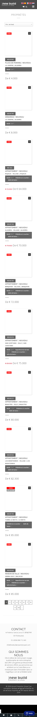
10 (19, 608)
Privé (25, 688)
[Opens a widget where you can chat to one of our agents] (29, 713)
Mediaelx (15, 688)
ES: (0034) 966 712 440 (18, 640)
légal (20, 688)
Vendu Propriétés (13, 690)
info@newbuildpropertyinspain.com (18, 645)
